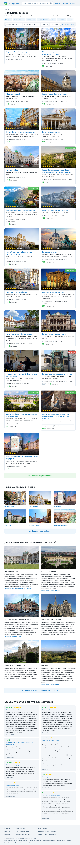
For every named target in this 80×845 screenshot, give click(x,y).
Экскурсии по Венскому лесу (50, 684)
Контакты (72, 3)
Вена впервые (46, 777)
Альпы (53, 20)
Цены (43, 24)
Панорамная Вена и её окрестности (16, 710)
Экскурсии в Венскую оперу (12, 636)
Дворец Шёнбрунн (43, 20)
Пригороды (71, 20)
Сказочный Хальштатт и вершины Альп (53, 710)
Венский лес (61, 20)
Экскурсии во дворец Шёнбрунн (50, 590)
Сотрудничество (42, 828)
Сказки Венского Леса (12, 785)
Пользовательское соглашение (46, 831)
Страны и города (21, 828)
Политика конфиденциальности (46, 834)
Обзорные (8, 20)
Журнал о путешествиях (23, 834)
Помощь (65, 3)
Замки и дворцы (19, 20)
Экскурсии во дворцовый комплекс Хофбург (18, 588)
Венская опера (30, 20)
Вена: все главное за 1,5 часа (50, 740)
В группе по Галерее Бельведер (51, 795)
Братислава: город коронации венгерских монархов (21, 765)
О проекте (58, 3)
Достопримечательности (23, 831)
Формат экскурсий (29, 24)
